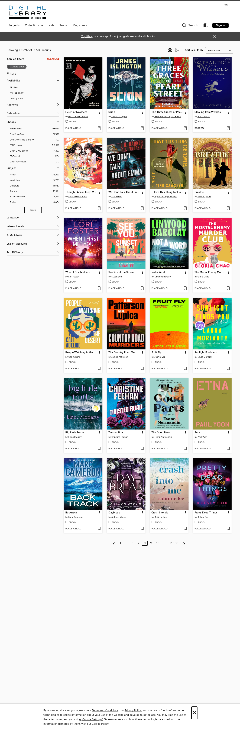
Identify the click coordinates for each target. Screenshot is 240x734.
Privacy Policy (133, 710)
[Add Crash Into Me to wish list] (185, 529)
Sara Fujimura (204, 196)
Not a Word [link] (158, 272)
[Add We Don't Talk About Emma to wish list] (142, 208)
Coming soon (16, 98)
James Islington (119, 116)
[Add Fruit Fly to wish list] (185, 368)
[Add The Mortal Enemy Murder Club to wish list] (228, 288)
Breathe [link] (199, 192)
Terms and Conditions (105, 710)
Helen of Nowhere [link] (76, 112)
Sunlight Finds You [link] (205, 352)
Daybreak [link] (114, 512)
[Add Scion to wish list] (142, 128)
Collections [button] (33, 25)
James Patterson (119, 357)
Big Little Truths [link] (74, 432)
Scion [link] (111, 112)
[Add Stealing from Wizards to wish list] (228, 128)
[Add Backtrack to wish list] (99, 529)
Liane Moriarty (75, 437)
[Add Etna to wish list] (228, 449)
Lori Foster (73, 276)
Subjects (14, 25)
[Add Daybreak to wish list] (142, 529)
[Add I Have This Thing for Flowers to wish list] (185, 208)
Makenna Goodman (78, 116)
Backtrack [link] (71, 512)
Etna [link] (197, 432)
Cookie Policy (100, 724)
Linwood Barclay (162, 276)
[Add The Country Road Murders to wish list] (142, 368)
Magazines (80, 25)
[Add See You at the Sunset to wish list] (142, 288)
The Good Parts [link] (160, 432)
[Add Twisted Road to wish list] (142, 449)
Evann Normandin (163, 437)
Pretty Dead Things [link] (206, 512)
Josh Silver (159, 357)
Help (225, 5)
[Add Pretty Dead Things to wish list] (228, 529)
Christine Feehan (119, 437)
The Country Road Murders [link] (124, 352)
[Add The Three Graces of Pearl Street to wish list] (185, 128)
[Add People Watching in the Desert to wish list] (99, 368)
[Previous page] (114, 543)
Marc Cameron (75, 517)
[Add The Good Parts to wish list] (185, 449)
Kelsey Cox (202, 517)
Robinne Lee (160, 517)
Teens (63, 25)
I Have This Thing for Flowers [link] (167, 192)
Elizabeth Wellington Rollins (167, 116)
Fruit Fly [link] (156, 352)
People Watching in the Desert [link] (81, 352)
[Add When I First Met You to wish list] (99, 288)
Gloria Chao (203, 276)
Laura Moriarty (204, 357)
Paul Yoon (202, 437)
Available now (17, 92)
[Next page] (184, 543)
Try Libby (87, 36)
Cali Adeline (74, 357)
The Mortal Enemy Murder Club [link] (210, 272)
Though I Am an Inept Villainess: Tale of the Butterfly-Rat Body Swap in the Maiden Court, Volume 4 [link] (81, 192)
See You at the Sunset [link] (121, 272)
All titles (14, 87)
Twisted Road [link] (116, 432)
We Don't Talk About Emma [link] (124, 192)
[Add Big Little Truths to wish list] (99, 449)
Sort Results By (194, 50)
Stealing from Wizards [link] (207, 112)
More (33, 210)
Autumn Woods (118, 517)
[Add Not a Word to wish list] (185, 288)
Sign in (220, 25)
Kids (51, 25)
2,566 (174, 543)
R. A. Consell (203, 116)
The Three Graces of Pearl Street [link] (167, 112)
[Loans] (205, 26)
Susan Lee (116, 276)
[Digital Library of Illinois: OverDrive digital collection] (28, 12)
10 (157, 543)
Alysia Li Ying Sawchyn (165, 196)
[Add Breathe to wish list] (228, 208)
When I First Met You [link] (77, 272)
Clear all (53, 59)
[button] (189, 26)
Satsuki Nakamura (77, 196)
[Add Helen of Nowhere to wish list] (99, 128)
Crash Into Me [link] (159, 512)
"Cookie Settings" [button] (92, 719)
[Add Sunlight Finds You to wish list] (228, 368)
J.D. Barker (116, 196)
